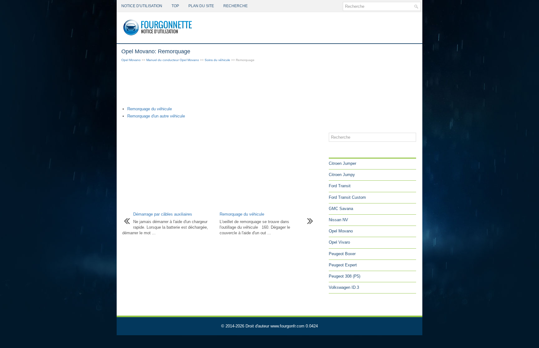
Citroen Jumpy (342, 174)
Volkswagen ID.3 (344, 287)
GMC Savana (341, 208)
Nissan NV (338, 219)
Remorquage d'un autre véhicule (156, 116)
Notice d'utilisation (141, 6)
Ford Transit (340, 186)
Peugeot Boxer (342, 253)
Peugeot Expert (343, 265)
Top (175, 6)
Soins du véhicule (217, 60)
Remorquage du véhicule (149, 109)
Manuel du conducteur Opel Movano (172, 60)
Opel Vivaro (339, 242)
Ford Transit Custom (347, 197)
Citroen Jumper (342, 163)
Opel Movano (131, 60)
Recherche (235, 6)
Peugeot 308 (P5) (344, 276)
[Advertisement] (222, 84)
